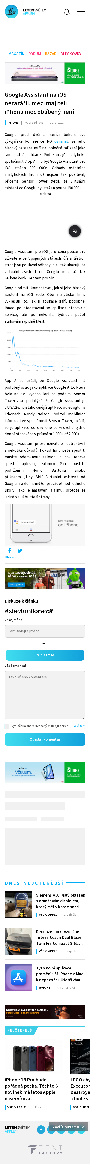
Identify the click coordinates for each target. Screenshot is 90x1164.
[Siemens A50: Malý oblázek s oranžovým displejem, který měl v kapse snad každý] (18, 904)
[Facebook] (41, 1129)
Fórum (34, 54)
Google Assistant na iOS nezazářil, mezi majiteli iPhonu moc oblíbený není (39, 103)
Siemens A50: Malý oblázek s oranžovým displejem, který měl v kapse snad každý (60, 900)
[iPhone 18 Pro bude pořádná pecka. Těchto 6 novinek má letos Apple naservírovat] (34, 1056)
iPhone (12, 122)
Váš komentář (15, 665)
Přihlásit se (45, 655)
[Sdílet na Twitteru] (20, 551)
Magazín (16, 54)
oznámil (61, 141)
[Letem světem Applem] (25, 11)
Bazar (51, 54)
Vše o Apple (48, 915)
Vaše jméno (13, 620)
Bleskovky (70, 54)
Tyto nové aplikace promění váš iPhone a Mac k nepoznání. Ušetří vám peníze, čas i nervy (59, 973)
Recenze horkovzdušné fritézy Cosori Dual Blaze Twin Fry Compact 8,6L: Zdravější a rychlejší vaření (60, 937)
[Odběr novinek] (66, 12)
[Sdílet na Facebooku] (9, 551)
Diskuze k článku (21, 601)
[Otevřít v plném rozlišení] (45, 351)
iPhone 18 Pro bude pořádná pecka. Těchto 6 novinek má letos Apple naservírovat (31, 1089)
